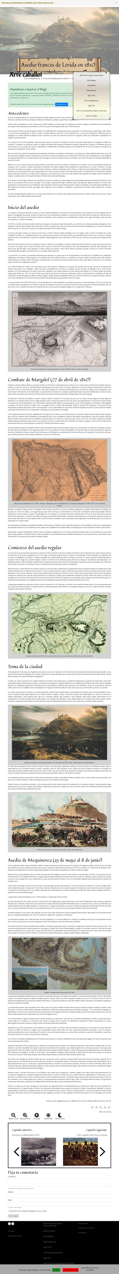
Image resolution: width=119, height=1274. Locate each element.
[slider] (100, 1107)
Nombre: (11, 1192)
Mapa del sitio (83, 1223)
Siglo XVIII (47, 1247)
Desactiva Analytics (70, 1270)
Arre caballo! (25, 74)
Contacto (11, 1231)
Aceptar (56, 1270)
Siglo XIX (47, 1258)
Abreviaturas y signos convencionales (52, 1224)
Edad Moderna (49, 1242)
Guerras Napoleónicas (53, 1252)
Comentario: (12, 1177)
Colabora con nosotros (87, 1228)
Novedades (82, 1233)
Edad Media (48, 1236)
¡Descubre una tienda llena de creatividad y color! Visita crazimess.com (27, 3)
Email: (10, 1200)
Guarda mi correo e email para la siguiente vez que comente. (28, 1211)
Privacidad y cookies (15, 1236)
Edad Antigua (49, 1231)
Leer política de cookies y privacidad (90, 1269)
